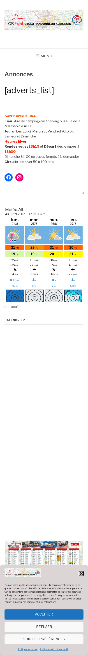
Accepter (44, 614)
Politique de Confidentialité (54, 649)
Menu (46, 56)
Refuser (44, 627)
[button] (81, 573)
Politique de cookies (27, 649)
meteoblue (13, 307)
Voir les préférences (44, 639)
